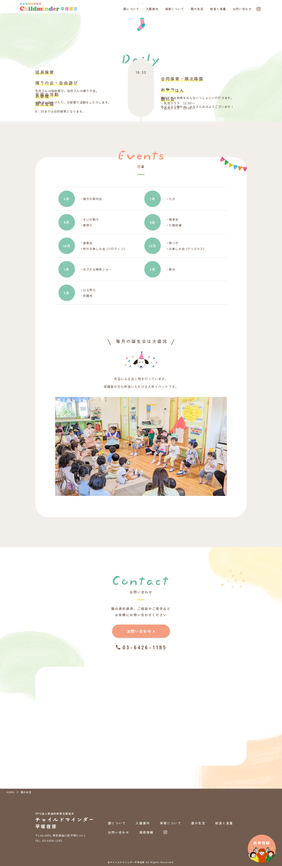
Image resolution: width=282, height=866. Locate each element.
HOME (10, 792)
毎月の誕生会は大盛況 (142, 341)
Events (141, 152)
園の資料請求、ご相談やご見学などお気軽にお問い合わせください (141, 611)
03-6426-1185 (145, 647)
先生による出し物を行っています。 (141, 379)
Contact (141, 577)
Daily (141, 56)
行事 (141, 166)
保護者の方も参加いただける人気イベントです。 (141, 386)
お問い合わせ (141, 592)
